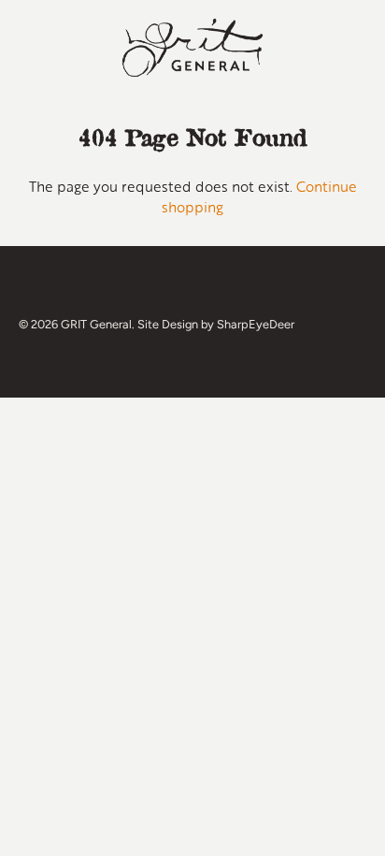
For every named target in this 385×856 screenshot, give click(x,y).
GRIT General (96, 324)
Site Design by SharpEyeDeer (215, 324)
